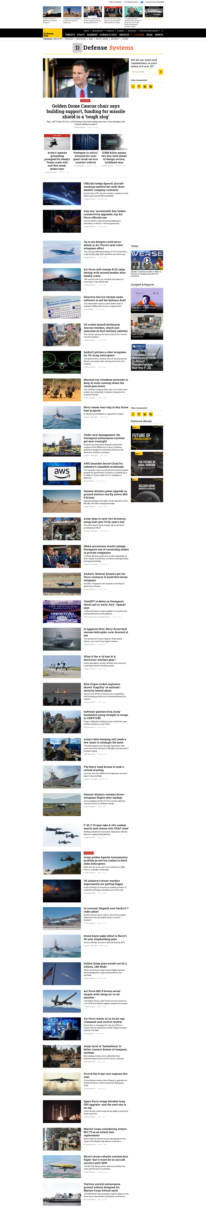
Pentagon (81, 39)
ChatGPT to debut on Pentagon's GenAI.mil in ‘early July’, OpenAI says (105, 605)
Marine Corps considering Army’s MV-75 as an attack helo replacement (105, 1132)
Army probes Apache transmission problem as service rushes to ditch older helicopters (106, 860)
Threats (70, 34)
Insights (120, 31)
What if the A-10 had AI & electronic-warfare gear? (100, 658)
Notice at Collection (115, 2)
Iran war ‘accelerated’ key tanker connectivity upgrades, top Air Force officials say (105, 214)
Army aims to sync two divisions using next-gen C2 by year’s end (105, 520)
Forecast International (148, 31)
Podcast (110, 31)
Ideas (150, 34)
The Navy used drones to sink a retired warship (104, 768)
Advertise (132, 31)
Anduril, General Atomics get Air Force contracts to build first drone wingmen (106, 577)
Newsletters (97, 31)
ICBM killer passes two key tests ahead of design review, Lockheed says (114, 157)
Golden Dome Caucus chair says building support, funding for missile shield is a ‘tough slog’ (86, 111)
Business (92, 34)
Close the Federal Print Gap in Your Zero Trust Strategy (146, 306)
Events (159, 34)
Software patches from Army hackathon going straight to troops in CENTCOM (106, 715)
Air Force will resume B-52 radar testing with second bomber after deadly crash (105, 273)
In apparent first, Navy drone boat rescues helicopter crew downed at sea (106, 632)
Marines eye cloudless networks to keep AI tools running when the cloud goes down (106, 383)
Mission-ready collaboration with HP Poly (145, 333)
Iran (91, 39)
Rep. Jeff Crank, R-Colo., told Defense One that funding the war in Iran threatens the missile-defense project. (86, 123)
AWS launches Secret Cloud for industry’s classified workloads (104, 465)
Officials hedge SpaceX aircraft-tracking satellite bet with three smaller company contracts (104, 187)
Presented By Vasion (139, 310)
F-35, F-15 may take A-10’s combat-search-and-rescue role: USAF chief (106, 826)
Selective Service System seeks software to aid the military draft (105, 298)
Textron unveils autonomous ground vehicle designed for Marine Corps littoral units (102, 1187)
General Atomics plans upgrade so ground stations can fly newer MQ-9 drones (106, 494)
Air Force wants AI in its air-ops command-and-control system (104, 1020)
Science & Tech (108, 34)
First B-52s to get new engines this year (105, 1075)
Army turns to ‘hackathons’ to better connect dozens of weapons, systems (105, 1049)
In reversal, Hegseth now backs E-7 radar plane (106, 910)
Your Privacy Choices (131, 2)
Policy (81, 34)
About (86, 31)
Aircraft (115, 39)
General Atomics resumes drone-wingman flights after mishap (104, 796)
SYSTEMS (139, 34)
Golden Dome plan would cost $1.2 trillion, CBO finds (105, 965)
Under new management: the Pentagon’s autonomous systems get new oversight (104, 438)
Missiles (69, 39)
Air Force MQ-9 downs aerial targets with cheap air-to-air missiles (102, 994)
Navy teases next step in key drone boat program (106, 409)
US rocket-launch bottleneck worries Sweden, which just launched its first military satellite (106, 328)
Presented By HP (137, 337)
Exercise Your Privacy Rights (155, 2)
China (125, 39)
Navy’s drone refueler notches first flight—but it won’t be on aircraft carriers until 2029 (106, 1160)
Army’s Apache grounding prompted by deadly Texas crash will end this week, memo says (57, 160)
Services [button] (124, 34)
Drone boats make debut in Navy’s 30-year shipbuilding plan (105, 937)
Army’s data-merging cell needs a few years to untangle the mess (105, 741)
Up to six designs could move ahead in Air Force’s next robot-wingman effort (104, 245)
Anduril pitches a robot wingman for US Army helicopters (105, 353)
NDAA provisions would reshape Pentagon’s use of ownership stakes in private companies (106, 549)
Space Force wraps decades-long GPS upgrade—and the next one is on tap (105, 1104)
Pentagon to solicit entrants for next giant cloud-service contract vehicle (85, 157)
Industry (58, 39)
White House (102, 39)
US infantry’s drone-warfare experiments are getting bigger (103, 882)
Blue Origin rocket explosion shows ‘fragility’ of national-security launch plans (102, 687)
